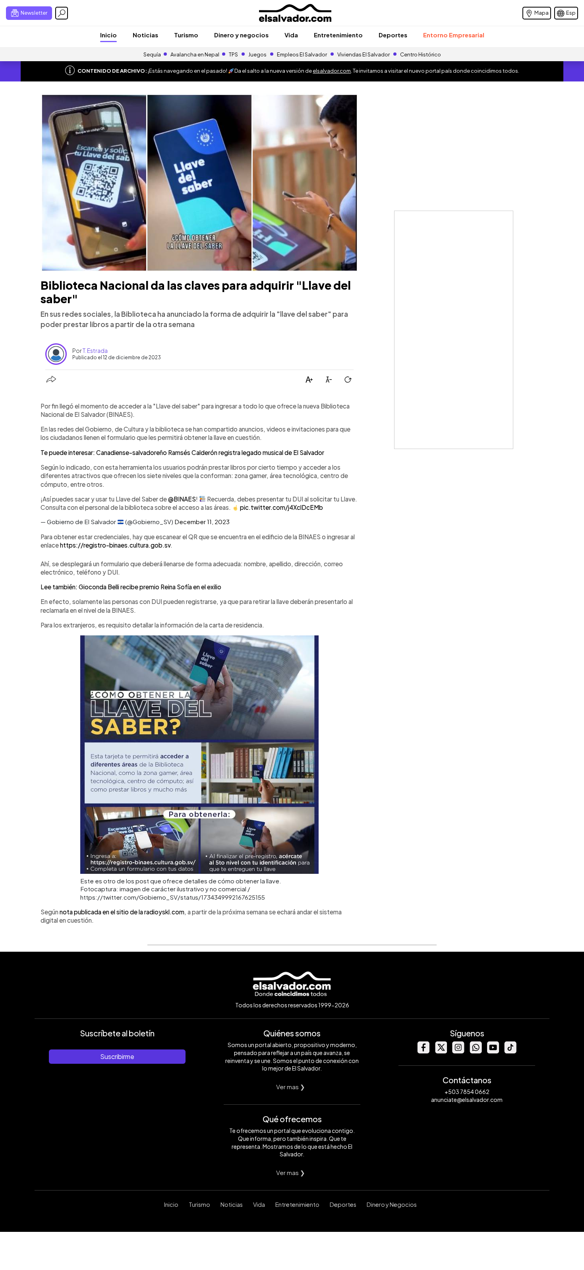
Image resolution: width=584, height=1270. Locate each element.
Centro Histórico (420, 54)
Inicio (108, 35)
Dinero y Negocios (392, 1204)
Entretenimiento (338, 35)
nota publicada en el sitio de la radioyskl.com (122, 912)
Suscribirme (117, 1056)
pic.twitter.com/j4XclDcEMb (281, 507)
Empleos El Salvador (302, 54)
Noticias (145, 35)
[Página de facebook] (423, 1051)
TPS (233, 54)
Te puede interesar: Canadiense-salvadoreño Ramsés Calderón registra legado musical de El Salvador (182, 452)
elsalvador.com (332, 71)
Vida (291, 35)
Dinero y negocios (241, 35)
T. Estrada (95, 350)
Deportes (393, 35)
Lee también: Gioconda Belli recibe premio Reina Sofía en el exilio (131, 586)
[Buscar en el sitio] (61, 13)
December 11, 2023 (202, 521)
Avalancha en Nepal (194, 54)
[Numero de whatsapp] (475, 1051)
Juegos (257, 54)
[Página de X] (440, 1051)
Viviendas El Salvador (363, 54)
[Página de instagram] (458, 1051)
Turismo (186, 35)
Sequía (152, 54)
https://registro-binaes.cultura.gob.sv (115, 545)
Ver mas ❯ (290, 1086)
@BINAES (182, 499)
